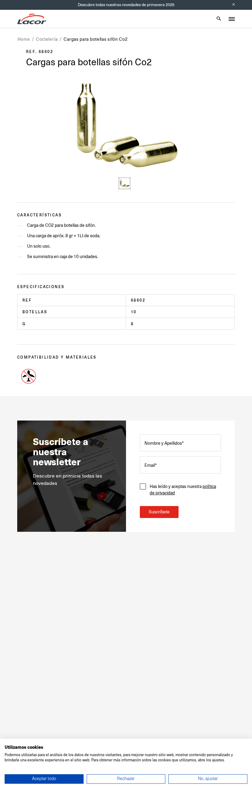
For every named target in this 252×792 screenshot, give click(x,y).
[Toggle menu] (232, 19)
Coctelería (47, 39)
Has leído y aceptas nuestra (183, 489)
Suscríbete (159, 511)
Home (24, 39)
